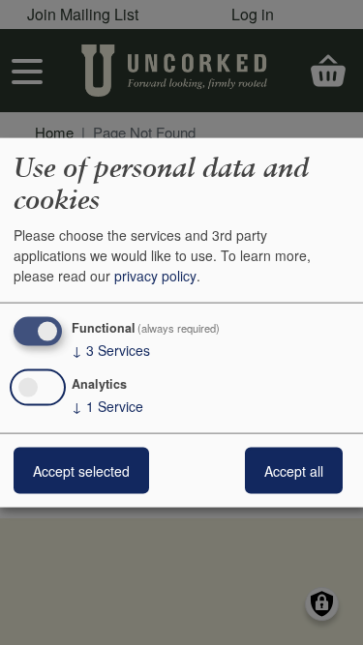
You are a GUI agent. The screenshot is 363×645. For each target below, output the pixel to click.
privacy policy (155, 275)
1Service (107, 406)
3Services (111, 350)
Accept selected (81, 471)
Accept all (293, 471)
